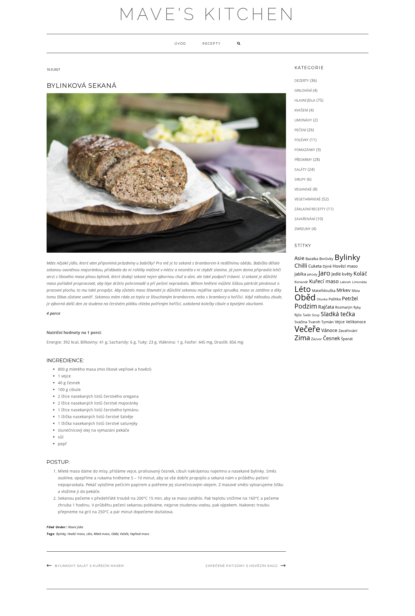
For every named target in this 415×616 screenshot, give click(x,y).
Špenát (347, 339)
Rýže (298, 315)
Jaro (324, 273)
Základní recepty (310, 209)
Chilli (300, 265)
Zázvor (316, 339)
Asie (299, 257)
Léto (89, 534)
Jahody (312, 274)
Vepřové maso (139, 534)
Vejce (340, 321)
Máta (356, 290)
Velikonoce (356, 321)
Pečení (300, 130)
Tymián (327, 321)
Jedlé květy (341, 274)
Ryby (357, 307)
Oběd (114, 534)
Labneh (345, 282)
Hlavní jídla (75, 527)
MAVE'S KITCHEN (207, 14)
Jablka (300, 274)
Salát (307, 315)
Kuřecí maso (324, 281)
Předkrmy (303, 159)
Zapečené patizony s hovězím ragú (241, 566)
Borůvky (326, 258)
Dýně (327, 266)
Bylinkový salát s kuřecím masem (89, 566)
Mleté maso (102, 534)
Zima (302, 337)
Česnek (331, 338)
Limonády (303, 120)
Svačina (300, 321)
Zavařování (304, 219)
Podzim (305, 306)
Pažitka (335, 299)
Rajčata (326, 306)
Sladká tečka (338, 314)
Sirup (316, 315)
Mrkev (344, 290)
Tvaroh (314, 322)
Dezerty (301, 80)
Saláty (300, 169)
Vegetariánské (307, 199)
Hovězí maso (76, 534)
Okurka (322, 299)
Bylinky (61, 534)
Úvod (180, 43)
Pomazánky (304, 149)
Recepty (211, 43)
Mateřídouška (323, 290)
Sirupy (300, 179)
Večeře (124, 534)
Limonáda (359, 282)
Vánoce (329, 330)
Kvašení (301, 110)
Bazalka (311, 258)
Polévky (301, 139)
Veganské (303, 189)
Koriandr (301, 281)
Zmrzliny (302, 228)
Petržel (350, 298)
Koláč (360, 273)
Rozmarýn (343, 307)
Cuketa (315, 266)
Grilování (303, 90)
